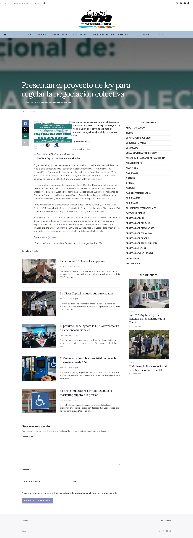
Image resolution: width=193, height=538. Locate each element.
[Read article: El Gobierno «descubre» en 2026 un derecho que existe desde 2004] (39, 368)
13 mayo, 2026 (66, 400)
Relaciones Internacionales (141, 208)
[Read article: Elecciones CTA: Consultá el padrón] (39, 271)
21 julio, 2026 (66, 335)
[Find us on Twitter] (177, 3)
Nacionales (58, 103)
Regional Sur (133, 198)
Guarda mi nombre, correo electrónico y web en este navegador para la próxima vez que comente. (71, 493)
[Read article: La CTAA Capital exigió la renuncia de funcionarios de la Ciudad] (149, 293)
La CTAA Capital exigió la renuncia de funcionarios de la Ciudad (147, 318)
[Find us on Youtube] (185, 3)
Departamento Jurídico (138, 138)
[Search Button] (44, 3)
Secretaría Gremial (136, 248)
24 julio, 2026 (66, 299)
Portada (130, 188)
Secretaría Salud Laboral (139, 253)
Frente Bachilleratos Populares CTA (145, 158)
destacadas (46, 103)
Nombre (26, 469)
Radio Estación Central (138, 193)
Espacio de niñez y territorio (141, 153)
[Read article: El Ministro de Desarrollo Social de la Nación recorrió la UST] (149, 344)
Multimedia (132, 168)
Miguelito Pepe (134, 163)
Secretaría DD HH (135, 218)
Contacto (36, 3)
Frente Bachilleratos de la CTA (111, 34)
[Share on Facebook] (25, 123)
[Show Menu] (5, 34)
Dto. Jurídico (143, 34)
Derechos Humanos (136, 143)
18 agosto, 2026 (67, 266)
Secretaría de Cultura (138, 223)
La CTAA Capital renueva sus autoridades (58, 158)
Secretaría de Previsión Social (142, 243)
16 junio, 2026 (66, 368)
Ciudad (129, 133)
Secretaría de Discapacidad (140, 228)
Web (75, 481)
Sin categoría (133, 263)
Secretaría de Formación (139, 233)
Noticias (41, 34)
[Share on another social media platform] (25, 142)
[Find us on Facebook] (173, 3)
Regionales (80, 34)
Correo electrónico (31, 481)
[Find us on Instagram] (181, 3)
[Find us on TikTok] (188, 3)
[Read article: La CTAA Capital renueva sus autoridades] (39, 303)
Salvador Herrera (135, 213)
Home (24, 111)
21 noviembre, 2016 (30, 103)
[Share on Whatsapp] (25, 136)
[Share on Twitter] (25, 130)
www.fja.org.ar (50, 237)
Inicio (29, 34)
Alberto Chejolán (135, 128)
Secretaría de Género (137, 238)
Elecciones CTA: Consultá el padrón (55, 154)
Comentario (28, 436)
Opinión (130, 183)
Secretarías (59, 34)
